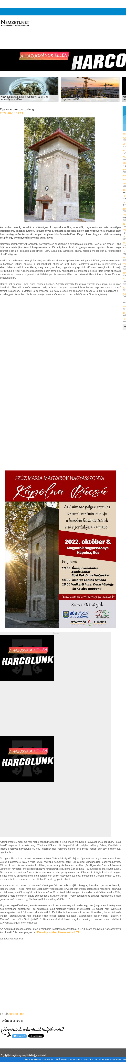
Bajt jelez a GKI (70, 99)
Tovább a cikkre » (11, 1020)
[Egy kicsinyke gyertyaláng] (60, 221)
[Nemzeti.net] (15, 23)
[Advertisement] (27, 712)
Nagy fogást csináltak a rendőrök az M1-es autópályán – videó (24, 98)
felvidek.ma (16, 1014)
